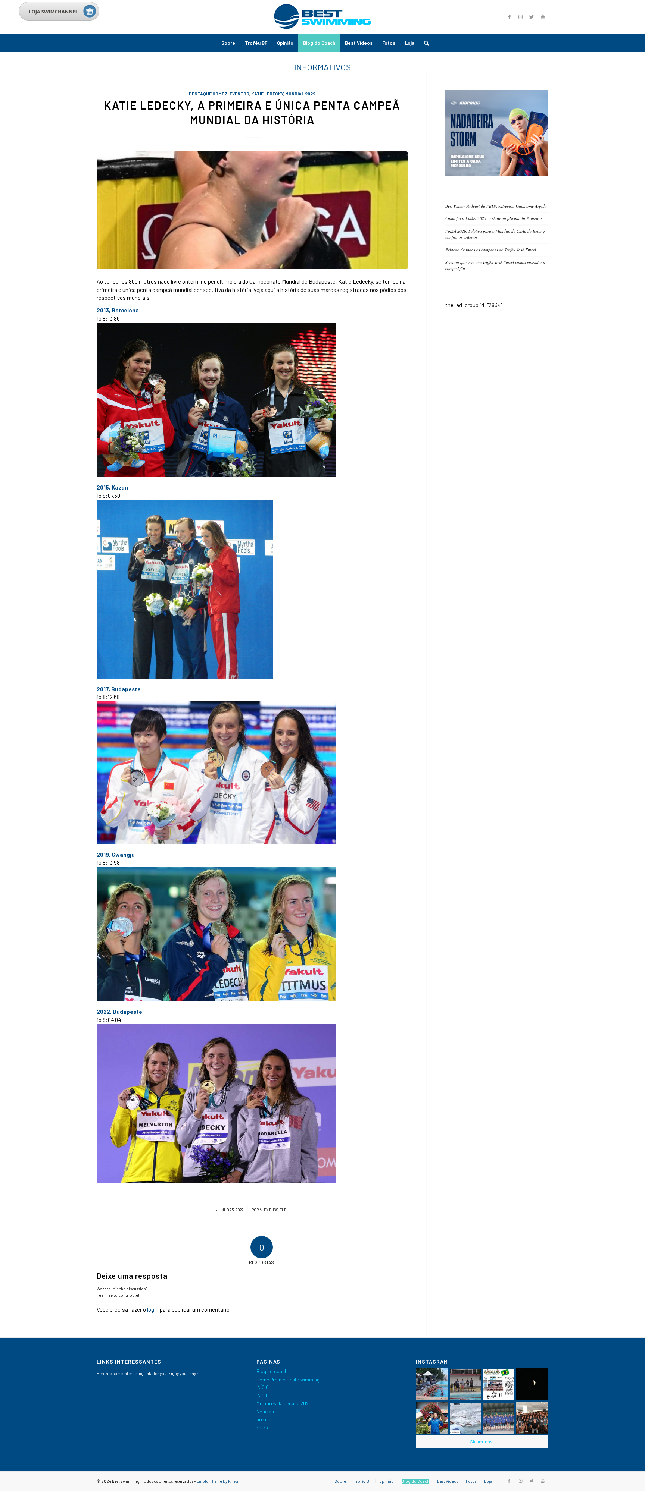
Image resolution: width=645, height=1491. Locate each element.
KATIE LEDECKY (267, 93)
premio (264, 1419)
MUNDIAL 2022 (300, 93)
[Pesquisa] (424, 43)
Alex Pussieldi (273, 1209)
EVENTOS (239, 93)
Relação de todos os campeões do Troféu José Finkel (490, 249)
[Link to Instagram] (520, 16)
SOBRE (263, 1428)
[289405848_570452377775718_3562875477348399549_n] (252, 210)
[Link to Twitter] (531, 16)
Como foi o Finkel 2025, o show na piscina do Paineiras (493, 218)
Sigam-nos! (482, 1441)
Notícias (265, 1412)
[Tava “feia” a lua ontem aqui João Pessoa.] (532, 1384)
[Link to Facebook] (509, 16)
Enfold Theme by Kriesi (217, 1481)
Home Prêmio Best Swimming (288, 1380)
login (153, 1309)
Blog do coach (271, 1371)
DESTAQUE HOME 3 (208, 93)
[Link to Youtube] (542, 16)
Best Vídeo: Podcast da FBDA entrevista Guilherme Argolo (496, 206)
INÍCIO (262, 1387)
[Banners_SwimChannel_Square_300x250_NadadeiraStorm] (496, 174)
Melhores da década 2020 (284, 1403)
